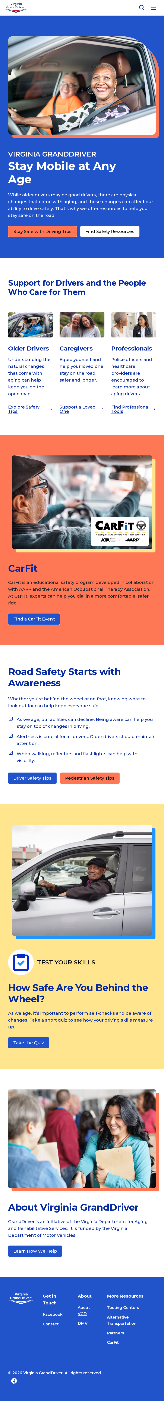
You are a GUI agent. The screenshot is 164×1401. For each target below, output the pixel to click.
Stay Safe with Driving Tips (42, 231)
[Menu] (154, 8)
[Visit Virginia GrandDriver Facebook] (13, 1381)
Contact (51, 1324)
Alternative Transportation (121, 1320)
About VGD (84, 1310)
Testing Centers (123, 1307)
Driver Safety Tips (32, 778)
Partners (115, 1333)
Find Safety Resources (109, 231)
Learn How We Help (35, 1251)
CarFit (113, 1342)
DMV (83, 1323)
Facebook (53, 1314)
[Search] (142, 8)
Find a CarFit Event (34, 619)
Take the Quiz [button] (28, 1042)
